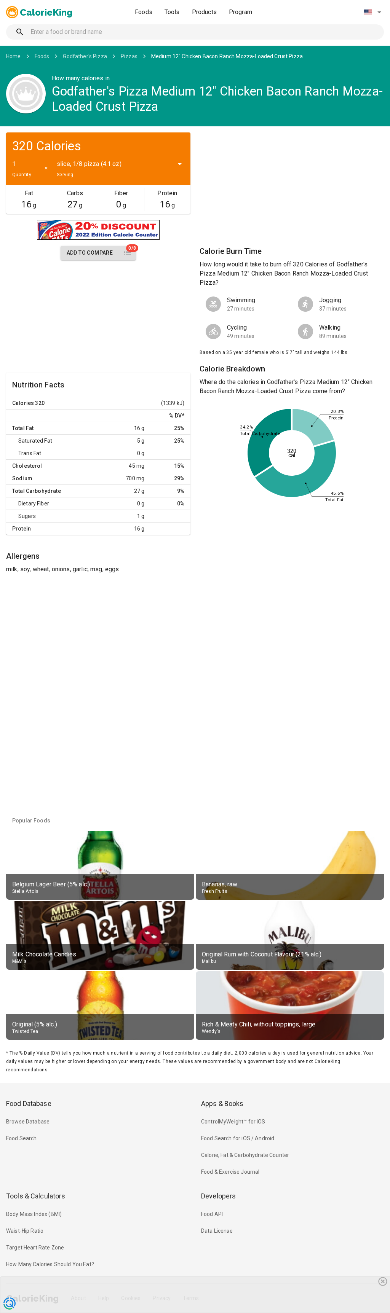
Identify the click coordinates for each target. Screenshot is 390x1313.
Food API (212, 1214)
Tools (172, 12)
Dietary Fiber (33, 503)
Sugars (27, 516)
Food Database (28, 1103)
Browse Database (28, 1122)
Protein (21, 529)
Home (13, 56)
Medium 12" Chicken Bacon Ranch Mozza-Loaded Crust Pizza (227, 56)
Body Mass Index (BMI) (34, 1214)
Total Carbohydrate (36, 491)
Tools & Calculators (36, 1196)
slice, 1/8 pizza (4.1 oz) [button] (89, 163)
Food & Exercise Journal (230, 1172)
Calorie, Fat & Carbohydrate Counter (245, 1155)
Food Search (21, 1138)
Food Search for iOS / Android (237, 1138)
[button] (372, 12)
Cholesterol (27, 466)
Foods (143, 12)
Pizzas (129, 56)
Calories (23, 403)
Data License (217, 1231)
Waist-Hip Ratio (24, 1231)
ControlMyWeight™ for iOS (233, 1122)
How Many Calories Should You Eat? (50, 1264)
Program (240, 12)
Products (204, 12)
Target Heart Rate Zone (35, 1247)
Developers (218, 1196)
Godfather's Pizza (85, 56)
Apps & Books (222, 1103)
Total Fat (23, 428)
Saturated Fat (35, 441)
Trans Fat (29, 453)
